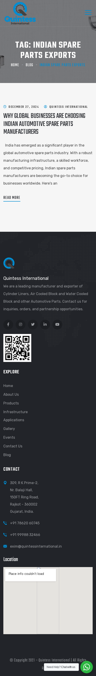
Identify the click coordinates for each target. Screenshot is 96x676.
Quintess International (68, 107)
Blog (29, 65)
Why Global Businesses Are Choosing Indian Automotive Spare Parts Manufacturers (44, 124)
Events (9, 437)
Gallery (9, 429)
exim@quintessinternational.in (36, 546)
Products (11, 403)
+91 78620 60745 (25, 523)
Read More (11, 198)
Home (15, 65)
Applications (13, 420)
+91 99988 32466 (25, 535)
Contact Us (12, 446)
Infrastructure (15, 412)
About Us (11, 394)
